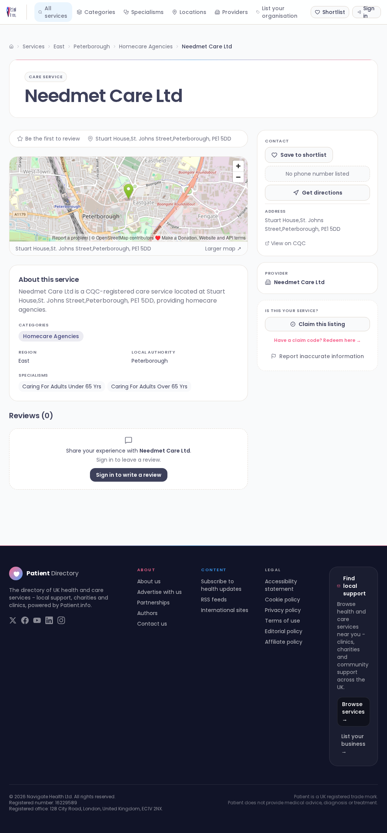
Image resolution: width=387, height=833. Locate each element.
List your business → (353, 744)
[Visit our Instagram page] (61, 620)
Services (34, 46)
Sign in (369, 12)
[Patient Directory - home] (16, 12)
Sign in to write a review (128, 475)
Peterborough (92, 46)
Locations (193, 12)
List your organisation (279, 12)
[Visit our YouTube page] (37, 620)
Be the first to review (52, 138)
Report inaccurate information (321, 356)
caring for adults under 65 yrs (61, 386)
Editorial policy (283, 631)
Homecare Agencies (146, 46)
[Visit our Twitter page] (13, 620)
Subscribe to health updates (221, 585)
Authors (147, 613)
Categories (99, 12)
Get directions (322, 192)
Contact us (152, 623)
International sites (224, 610)
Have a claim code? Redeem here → (317, 340)
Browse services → (353, 711)
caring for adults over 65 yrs (149, 386)
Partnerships (153, 602)
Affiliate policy (283, 642)
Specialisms (147, 12)
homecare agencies (51, 336)
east (24, 361)
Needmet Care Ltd (299, 282)
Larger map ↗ (223, 248)
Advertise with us (159, 592)
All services (56, 12)
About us (149, 581)
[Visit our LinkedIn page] (49, 620)
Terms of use (282, 620)
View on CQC (288, 243)
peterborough (150, 361)
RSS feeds (214, 599)
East (59, 46)
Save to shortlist (303, 155)
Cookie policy (282, 599)
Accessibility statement (281, 585)
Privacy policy (283, 610)
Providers (235, 12)
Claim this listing (322, 324)
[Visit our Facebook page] (25, 620)
